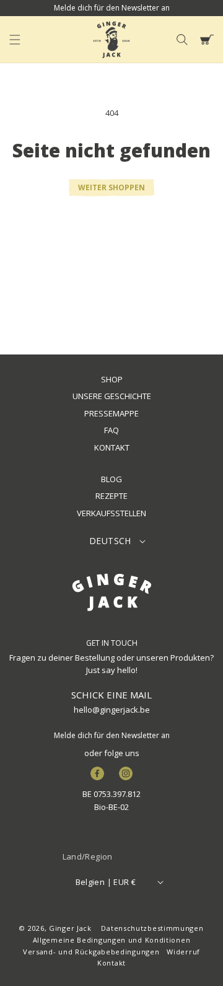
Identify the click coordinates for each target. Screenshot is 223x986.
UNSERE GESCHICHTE (111, 396)
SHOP (112, 379)
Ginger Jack (70, 928)
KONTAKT (111, 447)
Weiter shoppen (111, 187)
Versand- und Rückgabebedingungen (91, 951)
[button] (14, 39)
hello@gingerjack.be (112, 709)
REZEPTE (111, 495)
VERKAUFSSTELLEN (111, 513)
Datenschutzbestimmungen (152, 928)
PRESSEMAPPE (111, 413)
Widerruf (183, 951)
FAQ (111, 430)
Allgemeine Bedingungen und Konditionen (112, 939)
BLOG (111, 479)
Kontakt (111, 962)
